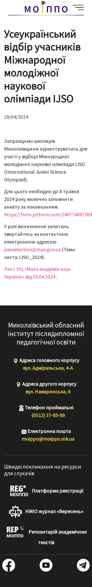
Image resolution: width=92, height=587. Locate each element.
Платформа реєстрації (57, 490)
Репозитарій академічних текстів (57, 536)
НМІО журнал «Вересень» (53, 511)
